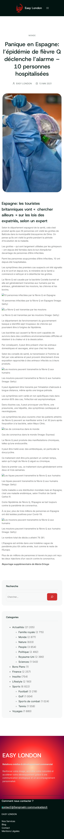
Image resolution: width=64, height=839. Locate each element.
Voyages (17, 711)
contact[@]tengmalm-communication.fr (25, 807)
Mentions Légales (10, 831)
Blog (4, 824)
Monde (32, 35)
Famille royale (26, 632)
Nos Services (8, 821)
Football (23, 691)
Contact (6, 827)
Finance (16, 671)
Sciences (23, 661)
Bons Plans (18, 666)
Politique (23, 651)
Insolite (16, 676)
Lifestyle (17, 681)
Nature (22, 642)
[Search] (52, 596)
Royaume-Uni (26, 656)
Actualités (18, 627)
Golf (20, 696)
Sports (16, 686)
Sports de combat (29, 701)
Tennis (22, 706)
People (22, 646)
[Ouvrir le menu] (47, 8)
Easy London (33, 8)
